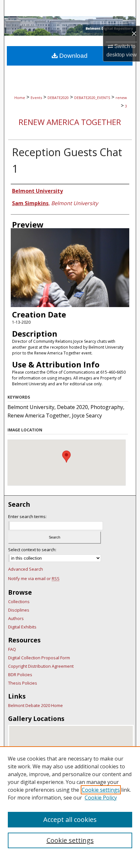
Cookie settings (101, 789)
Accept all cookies (70, 819)
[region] (70, 801)
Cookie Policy (101, 797)
